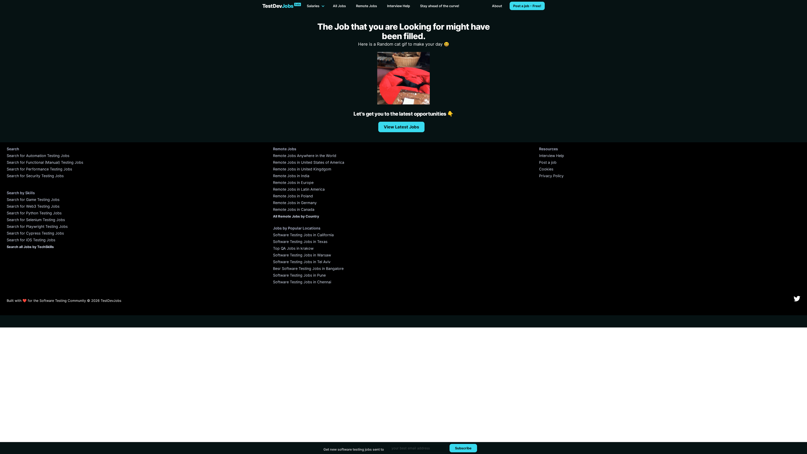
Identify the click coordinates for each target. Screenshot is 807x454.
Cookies (546, 169)
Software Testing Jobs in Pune (299, 275)
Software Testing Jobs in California (303, 235)
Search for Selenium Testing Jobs (36, 220)
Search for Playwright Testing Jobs (37, 226)
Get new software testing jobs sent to (353, 449)
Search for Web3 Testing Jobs (33, 206)
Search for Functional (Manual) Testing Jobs (45, 162)
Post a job (547, 162)
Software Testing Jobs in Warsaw (302, 255)
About (497, 6)
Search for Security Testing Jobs (35, 176)
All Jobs (339, 6)
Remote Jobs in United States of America (308, 162)
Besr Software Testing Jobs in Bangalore (308, 268)
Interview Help (398, 6)
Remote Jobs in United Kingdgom (302, 169)
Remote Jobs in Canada (293, 209)
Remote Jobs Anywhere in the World (304, 155)
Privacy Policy (551, 176)
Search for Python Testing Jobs (34, 213)
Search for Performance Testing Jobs (39, 169)
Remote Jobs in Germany (295, 203)
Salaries (313, 6)
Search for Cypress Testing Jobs (35, 233)
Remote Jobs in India (291, 176)
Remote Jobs (366, 6)
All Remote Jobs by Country (296, 216)
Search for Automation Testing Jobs (38, 155)
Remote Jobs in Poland (293, 196)
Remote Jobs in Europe (293, 182)
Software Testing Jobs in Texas (300, 241)
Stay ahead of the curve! (439, 6)
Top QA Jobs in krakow (293, 248)
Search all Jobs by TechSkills (30, 247)
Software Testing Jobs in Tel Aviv (302, 262)
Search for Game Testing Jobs (33, 199)
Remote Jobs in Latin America (299, 189)
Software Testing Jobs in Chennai (302, 282)
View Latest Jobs (401, 126)
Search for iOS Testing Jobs (31, 240)
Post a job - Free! (527, 6)
